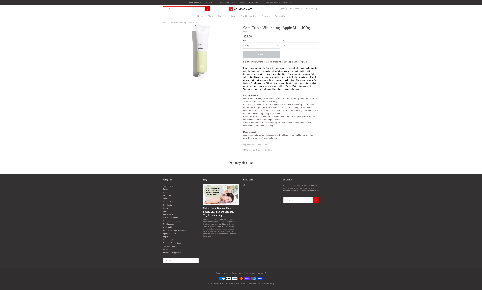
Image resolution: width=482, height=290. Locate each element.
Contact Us (280, 16)
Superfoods (167, 237)
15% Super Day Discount (253, 150)
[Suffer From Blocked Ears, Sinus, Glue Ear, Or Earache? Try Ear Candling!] (221, 194)
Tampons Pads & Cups (172, 243)
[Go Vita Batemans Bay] (241, 8)
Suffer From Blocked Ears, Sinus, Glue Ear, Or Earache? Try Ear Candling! (218, 211)
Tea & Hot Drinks (169, 246)
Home (200, 16)
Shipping (266, 16)
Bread (165, 189)
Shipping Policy (222, 273)
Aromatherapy (168, 186)
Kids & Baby (168, 214)
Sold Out (261, 54)
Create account (295, 9)
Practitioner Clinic (248, 16)
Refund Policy (237, 273)
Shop (210, 16)
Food (165, 199)
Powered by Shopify (267, 284)
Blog (233, 16)
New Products (168, 224)
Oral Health (269, 150)
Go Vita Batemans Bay (220, 284)
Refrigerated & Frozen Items (174, 230)
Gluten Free (168, 202)
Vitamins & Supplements (173, 253)
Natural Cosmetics (170, 218)
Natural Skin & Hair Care (173, 221)
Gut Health (167, 205)
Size (245, 41)
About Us (222, 16)
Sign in (282, 9)
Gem (245, 31)
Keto (165, 211)
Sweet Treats (168, 240)
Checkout (309, 9)
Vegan (165, 249)
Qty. (283, 41)
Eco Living (167, 195)
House (165, 208)
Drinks (165, 192)
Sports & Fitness (169, 234)
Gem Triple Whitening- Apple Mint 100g (184, 23)
